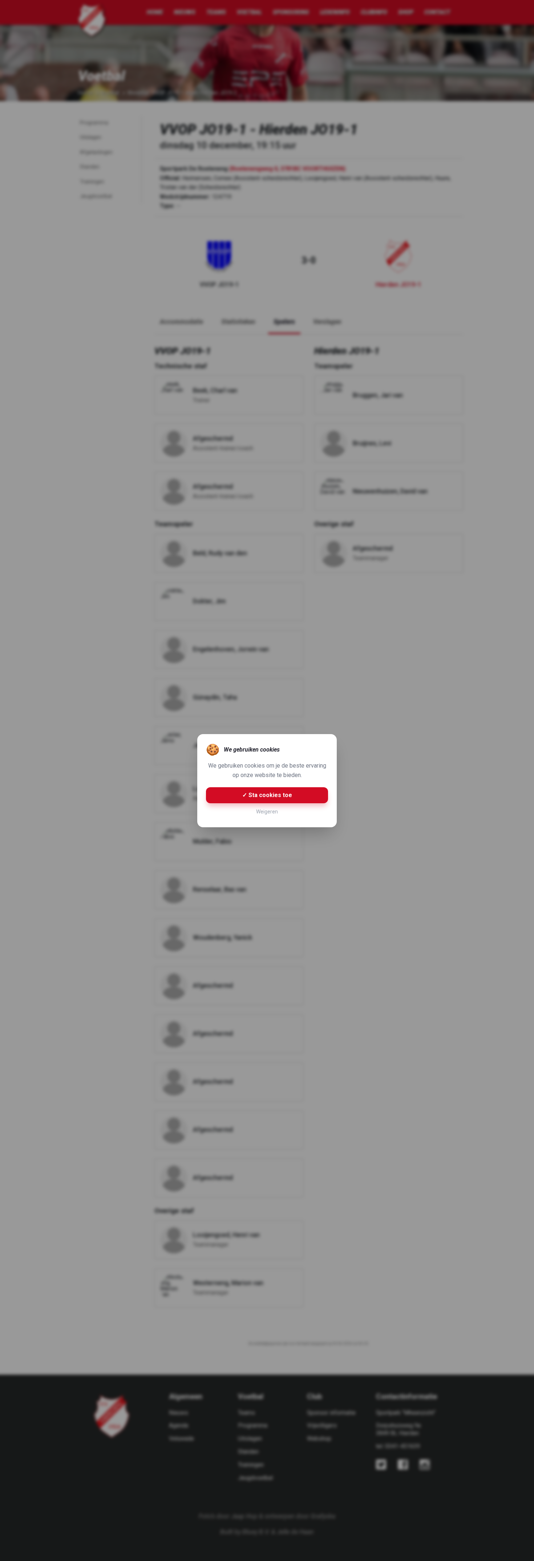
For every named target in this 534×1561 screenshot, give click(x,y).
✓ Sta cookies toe (267, 795)
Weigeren (267, 812)
